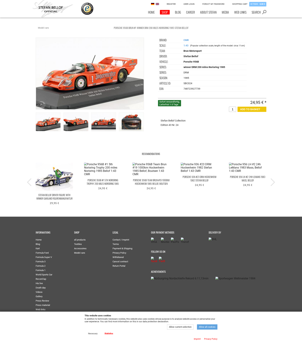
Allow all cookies (207, 327)
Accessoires (80, 248)
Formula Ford (42, 252)
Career (190, 12)
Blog (178, 12)
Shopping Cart (248, 4)
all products (80, 239)
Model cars (43, 27)
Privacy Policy (119, 252)
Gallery (39, 296)
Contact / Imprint (121, 239)
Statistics (109, 333)
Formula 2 (40, 266)
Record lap (41, 279)
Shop (165, 12)
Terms (116, 244)
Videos (39, 292)
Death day (41, 287)
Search (256, 12)
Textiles (78, 244)
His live (39, 283)
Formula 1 (40, 270)
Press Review (42, 300)
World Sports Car (44, 274)
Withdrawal (118, 257)
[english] (157, 4)
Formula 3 (40, 261)
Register (171, 4)
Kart (38, 248)
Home (151, 12)
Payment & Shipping (122, 248)
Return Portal (119, 266)
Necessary (93, 333)
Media (225, 12)
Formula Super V (44, 257)
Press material (43, 305)
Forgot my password (213, 4)
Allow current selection (180, 327)
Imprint (197, 339)
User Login (189, 4)
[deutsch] (152, 4)
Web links (240, 12)
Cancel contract (120, 261)
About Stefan (208, 12)
